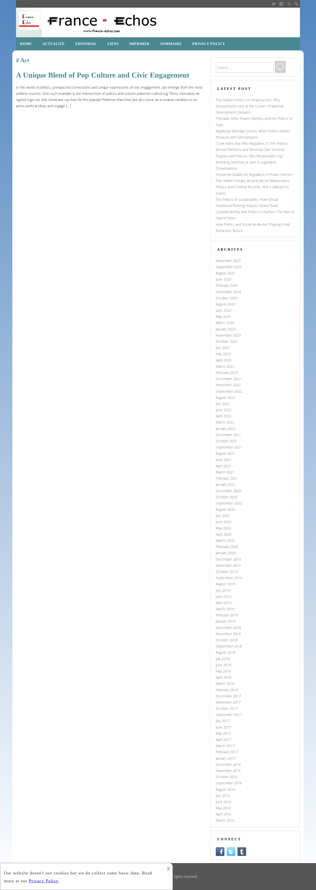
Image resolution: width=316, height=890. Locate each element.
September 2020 (229, 503)
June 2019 (223, 596)
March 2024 (225, 322)
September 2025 (229, 266)
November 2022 (228, 385)
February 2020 (227, 546)
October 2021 (226, 441)
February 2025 (227, 285)
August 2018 (225, 652)
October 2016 (226, 776)
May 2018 (223, 671)
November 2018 (228, 633)
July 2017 (223, 720)
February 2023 (227, 372)
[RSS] (289, 4)
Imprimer (139, 44)
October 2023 (226, 341)
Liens (113, 44)
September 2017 (229, 714)
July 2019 (223, 590)
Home (26, 44)
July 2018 (223, 658)
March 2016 (225, 820)
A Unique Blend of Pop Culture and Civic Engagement (102, 75)
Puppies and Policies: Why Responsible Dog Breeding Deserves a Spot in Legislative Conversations (249, 162)
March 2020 (225, 540)
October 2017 (226, 708)
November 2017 (228, 702)
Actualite (53, 44)
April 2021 (223, 466)
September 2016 (229, 783)
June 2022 (223, 409)
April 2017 (223, 739)
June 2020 (223, 521)
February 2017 (227, 751)
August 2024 (225, 304)
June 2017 (223, 727)
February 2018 (227, 690)
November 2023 (228, 335)
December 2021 (228, 434)
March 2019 (225, 609)
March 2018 (225, 683)
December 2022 (228, 378)
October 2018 (226, 640)
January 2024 (226, 329)
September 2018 (229, 646)
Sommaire (171, 44)
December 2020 (228, 490)
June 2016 (223, 801)
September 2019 (229, 577)
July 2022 (223, 403)
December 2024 (228, 291)
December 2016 (228, 764)
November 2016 (228, 770)
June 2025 (223, 279)
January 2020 (226, 552)
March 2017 (225, 745)
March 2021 (225, 472)
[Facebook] (281, 4)
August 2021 (225, 453)
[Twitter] (274, 4)
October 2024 (226, 298)
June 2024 (223, 310)
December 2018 (228, 627)
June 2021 (223, 459)
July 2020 (223, 515)
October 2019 (226, 571)
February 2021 (227, 478)
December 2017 (228, 696)
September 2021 (229, 447)
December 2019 (228, 559)
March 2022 (225, 422)
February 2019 (227, 615)
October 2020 (226, 497)
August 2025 (225, 273)
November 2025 (228, 260)
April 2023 (223, 360)
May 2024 (223, 316)
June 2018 (223, 665)
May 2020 (223, 528)
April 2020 (223, 534)
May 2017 (223, 733)
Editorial (86, 44)
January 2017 (226, 758)
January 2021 (226, 484)
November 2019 (228, 565)
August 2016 (225, 789)
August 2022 (225, 397)
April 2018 (223, 677)
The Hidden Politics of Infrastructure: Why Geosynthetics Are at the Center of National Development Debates (249, 106)
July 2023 (223, 347)
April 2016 (223, 814)
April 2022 (223, 416)
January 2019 (226, 621)
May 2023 (223, 353)
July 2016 (223, 795)
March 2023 (225, 366)
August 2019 (225, 584)
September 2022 (229, 391)
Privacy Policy (208, 44)
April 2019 (223, 602)
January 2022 (226, 428)
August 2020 (225, 509)
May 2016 (223, 808)
